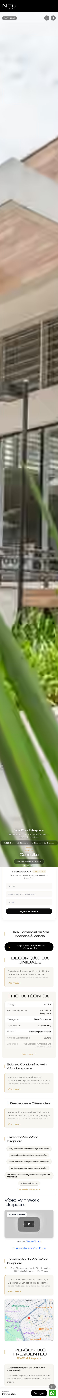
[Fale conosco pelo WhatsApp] (52, 1393)
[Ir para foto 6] (31, 865)
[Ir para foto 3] (27, 865)
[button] (29, 1224)
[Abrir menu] (53, 6)
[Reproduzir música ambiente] (52, 1386)
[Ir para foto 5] (30, 865)
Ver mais (13, 982)
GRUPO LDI (33, 1241)
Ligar (41, 1393)
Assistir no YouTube (31, 1248)
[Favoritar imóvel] (46, 18)
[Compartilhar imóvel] (53, 18)
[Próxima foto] (54, 433)
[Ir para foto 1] (24, 865)
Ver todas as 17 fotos (29, 861)
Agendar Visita (29, 911)
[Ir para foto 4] (28, 865)
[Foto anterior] (3, 433)
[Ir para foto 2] (25, 865)
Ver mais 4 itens (27, 1189)
